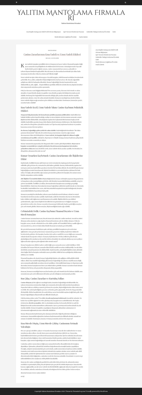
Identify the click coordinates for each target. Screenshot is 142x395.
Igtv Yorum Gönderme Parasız (73, 32)
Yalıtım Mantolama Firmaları (71, 16)
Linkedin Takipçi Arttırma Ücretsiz (98, 32)
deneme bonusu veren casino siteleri (33, 373)
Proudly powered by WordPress (97, 391)
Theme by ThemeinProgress (75, 391)
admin (57, 58)
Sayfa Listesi (83, 37)
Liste (114, 32)
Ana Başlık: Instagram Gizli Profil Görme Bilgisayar (43, 32)
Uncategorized (52, 50)
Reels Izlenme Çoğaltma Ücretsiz (66, 37)
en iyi (22, 376)
